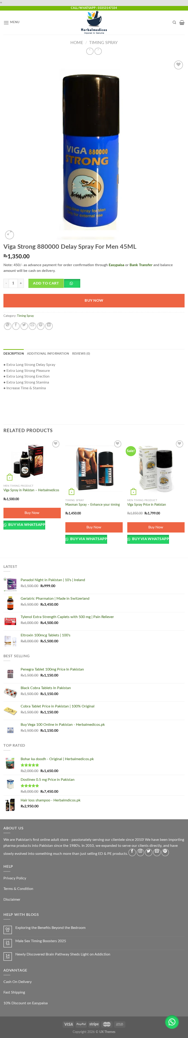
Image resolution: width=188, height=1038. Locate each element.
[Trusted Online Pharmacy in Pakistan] (94, 23)
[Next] (184, 498)
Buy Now (94, 300)
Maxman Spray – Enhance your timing (92, 504)
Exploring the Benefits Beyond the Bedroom (50, 928)
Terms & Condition (18, 889)
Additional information (48, 353)
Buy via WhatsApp (26, 525)
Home (76, 43)
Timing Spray (103, 43)
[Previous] (3, 498)
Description (13, 353)
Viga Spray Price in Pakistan (146, 504)
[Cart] (182, 22)
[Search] (174, 22)
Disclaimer (11, 899)
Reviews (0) (81, 353)
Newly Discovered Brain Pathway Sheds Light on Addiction (62, 954)
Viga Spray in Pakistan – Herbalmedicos (31, 490)
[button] (74, 285)
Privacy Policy (14, 878)
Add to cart (46, 283)
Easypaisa (116, 265)
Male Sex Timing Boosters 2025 (40, 941)
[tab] (13, 353)
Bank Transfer (141, 265)
